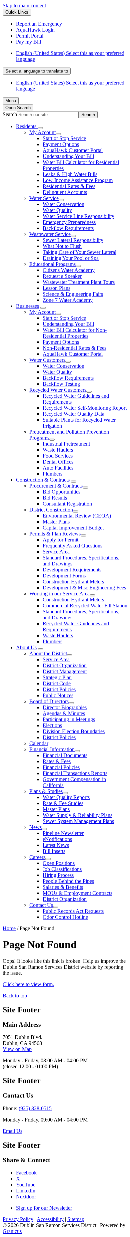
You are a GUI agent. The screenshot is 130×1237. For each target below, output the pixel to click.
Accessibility (50, 1219)
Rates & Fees (57, 761)
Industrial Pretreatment (66, 444)
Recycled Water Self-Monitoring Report (85, 408)
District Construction (51, 510)
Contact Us (41, 905)
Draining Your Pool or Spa (71, 258)
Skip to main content (24, 5)
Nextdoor (26, 1196)
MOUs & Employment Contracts (77, 893)
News (35, 827)
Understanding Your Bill (68, 156)
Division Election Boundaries (74, 731)
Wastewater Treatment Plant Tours (79, 282)
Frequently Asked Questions (72, 545)
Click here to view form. (28, 984)
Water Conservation (63, 204)
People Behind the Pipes (68, 881)
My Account (42, 132)
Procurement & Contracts (56, 486)
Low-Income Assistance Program (78, 180)
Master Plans (56, 521)
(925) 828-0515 (35, 1108)
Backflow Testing (61, 384)
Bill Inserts (54, 851)
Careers (37, 857)
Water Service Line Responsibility (78, 216)
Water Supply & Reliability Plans (77, 815)
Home (9, 928)
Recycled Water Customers (57, 390)
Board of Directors (49, 701)
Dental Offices (58, 462)
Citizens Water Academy (69, 270)
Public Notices (58, 695)
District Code (57, 683)
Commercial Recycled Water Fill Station (85, 605)
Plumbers (52, 474)
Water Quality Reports (66, 797)
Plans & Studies (46, 791)
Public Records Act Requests (73, 911)
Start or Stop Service (64, 138)
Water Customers (47, 360)
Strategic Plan (57, 677)
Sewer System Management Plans (78, 821)
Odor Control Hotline (65, 917)
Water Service (44, 198)
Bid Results (55, 498)
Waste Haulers (58, 450)
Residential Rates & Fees (69, 186)
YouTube (25, 1184)
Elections (52, 725)
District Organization (65, 665)
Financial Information (52, 749)
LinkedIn (25, 1190)
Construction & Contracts (43, 480)
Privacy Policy (18, 1219)
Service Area (56, 551)
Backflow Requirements (68, 228)
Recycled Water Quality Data (73, 414)
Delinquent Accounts (65, 192)
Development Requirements (72, 569)
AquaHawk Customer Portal (73, 150)
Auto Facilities (58, 468)
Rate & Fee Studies (63, 803)
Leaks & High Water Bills (70, 174)
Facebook (26, 1172)
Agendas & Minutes (64, 713)
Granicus (12, 1231)
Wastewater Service (50, 234)
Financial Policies (61, 767)
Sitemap (75, 1219)
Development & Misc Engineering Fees (84, 587)
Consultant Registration (67, 504)
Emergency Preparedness (69, 222)
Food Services (58, 456)
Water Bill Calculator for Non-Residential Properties (75, 333)
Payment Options (61, 144)
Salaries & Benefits (63, 887)
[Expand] (40, 128)
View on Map (17, 1049)
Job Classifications (62, 869)
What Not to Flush (62, 246)
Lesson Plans (56, 288)
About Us (26, 647)
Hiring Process (58, 875)
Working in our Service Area (59, 593)
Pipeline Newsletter (63, 833)
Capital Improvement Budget (73, 527)
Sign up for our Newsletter (44, 1208)
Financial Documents (65, 755)
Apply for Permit (60, 539)
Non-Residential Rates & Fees (74, 348)
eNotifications (57, 839)
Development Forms (64, 575)
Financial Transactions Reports (75, 773)
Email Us (12, 1131)
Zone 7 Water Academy (68, 300)
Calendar (38, 743)
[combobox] (37, 71)
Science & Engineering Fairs (73, 294)
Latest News (56, 845)
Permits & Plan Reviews (55, 533)
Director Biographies (65, 707)
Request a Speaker (62, 276)
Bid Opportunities (61, 492)
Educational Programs (52, 264)
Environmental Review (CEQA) (77, 515)
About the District (48, 653)
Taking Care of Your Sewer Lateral (79, 252)
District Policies (59, 689)
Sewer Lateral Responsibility (73, 240)
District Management (65, 671)
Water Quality (57, 210)
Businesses (27, 306)
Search (10, 114)
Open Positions (59, 863)
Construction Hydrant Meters (73, 581)
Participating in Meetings (69, 719)
